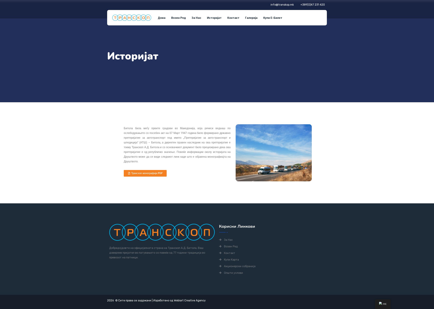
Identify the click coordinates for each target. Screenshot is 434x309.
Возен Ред (178, 17)
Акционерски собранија (239, 266)
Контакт (233, 17)
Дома (161, 17)
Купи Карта (231, 259)
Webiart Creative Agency (190, 300)
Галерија (251, 17)
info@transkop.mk (282, 4)
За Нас (196, 17)
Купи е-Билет (272, 17)
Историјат (214, 17)
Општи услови (233, 272)
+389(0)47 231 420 (312, 4)
